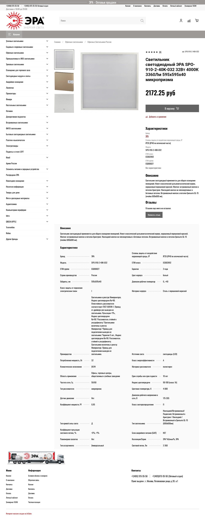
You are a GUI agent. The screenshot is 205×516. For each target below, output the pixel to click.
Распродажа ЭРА (12, 174)
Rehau (8, 233)
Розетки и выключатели (15, 140)
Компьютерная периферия (16, 209)
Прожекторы (11, 93)
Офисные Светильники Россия (99, 41)
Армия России (11, 163)
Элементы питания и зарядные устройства (22, 169)
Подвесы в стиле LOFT (15, 151)
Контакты (147, 5)
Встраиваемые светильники (17, 122)
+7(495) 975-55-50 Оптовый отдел (36, 5)
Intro (8, 215)
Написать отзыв (154, 214)
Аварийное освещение (14, 81)
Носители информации (15, 186)
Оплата (165, 5)
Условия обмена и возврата (37, 475)
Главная (57, 41)
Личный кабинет (176, 5)
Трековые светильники (15, 64)
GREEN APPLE (11, 221)
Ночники (9, 110)
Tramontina (10, 227)
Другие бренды (12, 239)
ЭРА (147, 136)
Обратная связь (33, 480)
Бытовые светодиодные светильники (20, 134)
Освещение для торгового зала (18, 70)
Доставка (157, 5)
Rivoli (8, 157)
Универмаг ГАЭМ (190, 5)
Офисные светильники (74, 41)
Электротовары (12, 145)
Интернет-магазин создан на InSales (19, 513)
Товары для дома (13, 192)
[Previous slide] (83, 81)
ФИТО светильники (13, 128)
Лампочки (10, 87)
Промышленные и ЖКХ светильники (20, 58)
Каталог (128, 5)
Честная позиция (34, 502)
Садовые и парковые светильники (19, 46)
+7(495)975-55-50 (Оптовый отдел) (167, 476)
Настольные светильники (16, 105)
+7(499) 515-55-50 (12, 5)
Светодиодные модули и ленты (18, 75)
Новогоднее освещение (15, 180)
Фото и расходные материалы (17, 198)
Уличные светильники (14, 40)
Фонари (9, 99)
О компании (137, 5)
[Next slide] (64, 109)
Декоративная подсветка (16, 116)
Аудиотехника (11, 204)
